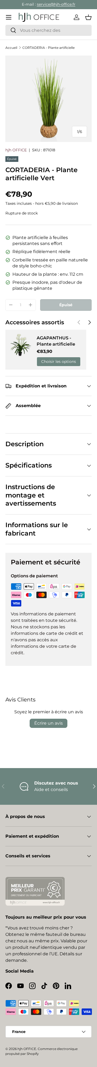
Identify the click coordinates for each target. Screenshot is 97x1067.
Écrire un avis (48, 723)
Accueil (11, 48)
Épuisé (65, 304)
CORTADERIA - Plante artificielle (48, 48)
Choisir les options (58, 361)
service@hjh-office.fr (56, 4)
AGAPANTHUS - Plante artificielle (56, 340)
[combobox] (48, 30)
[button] (88, 17)
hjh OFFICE (16, 150)
